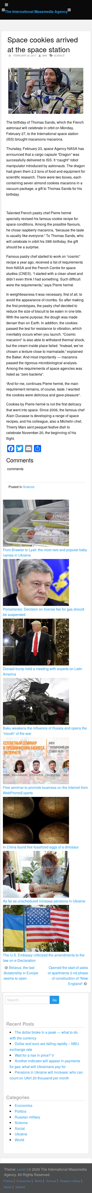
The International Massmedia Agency (36, 11)
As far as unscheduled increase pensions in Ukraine (44, 901)
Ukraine (21, 1134)
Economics (23, 1105)
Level (21, 1169)
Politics (20, 1111)
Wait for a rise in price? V (34, 1055)
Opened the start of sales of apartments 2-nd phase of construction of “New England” (68, 975)
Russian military (27, 1117)
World (19, 1139)
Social (20, 1128)
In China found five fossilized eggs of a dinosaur (41, 847)
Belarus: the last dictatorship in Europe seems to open (21, 973)
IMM (44, 55)
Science (59, 55)
